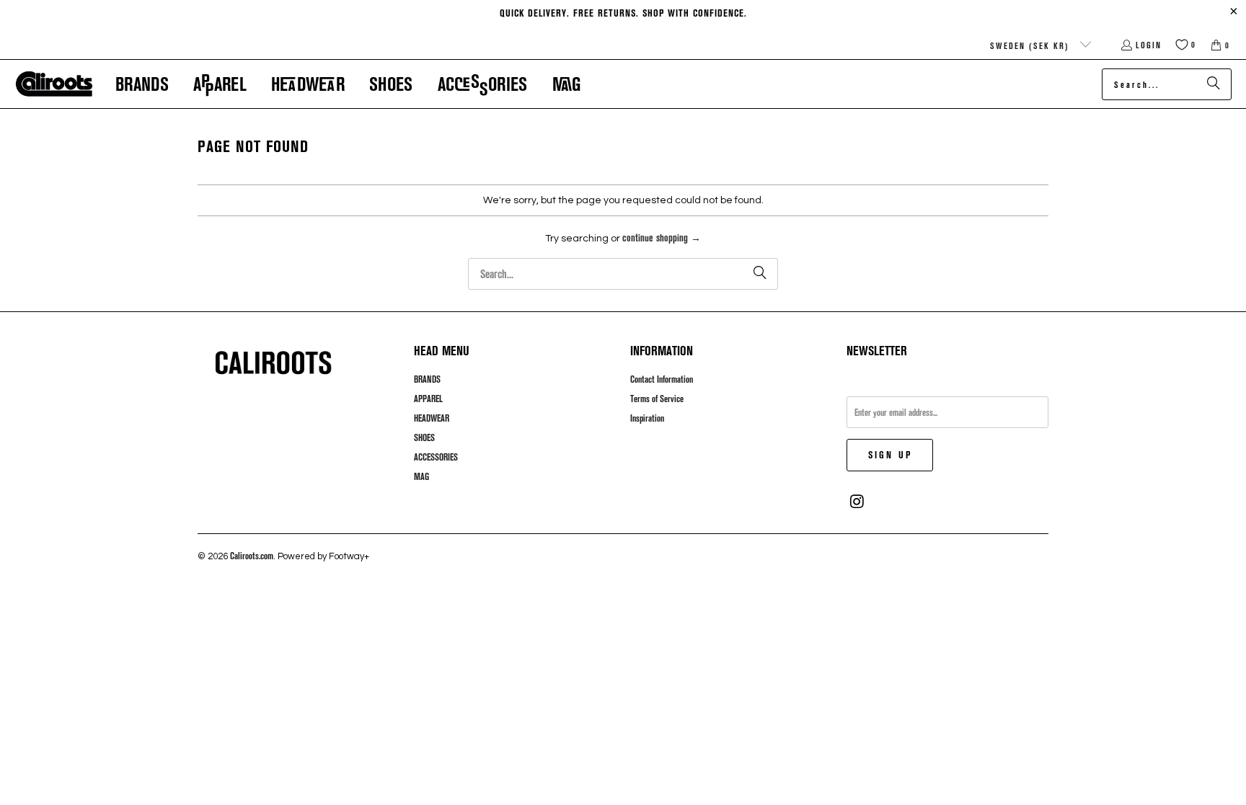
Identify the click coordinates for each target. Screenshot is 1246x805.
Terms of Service (657, 398)
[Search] (1214, 84)
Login (1149, 45)
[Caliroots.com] (54, 84)
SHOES (424, 437)
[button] (142, 84)
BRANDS (427, 379)
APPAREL (428, 398)
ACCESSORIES (436, 457)
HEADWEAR (431, 418)
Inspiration (647, 418)
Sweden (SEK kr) (1031, 45)
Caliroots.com (251, 555)
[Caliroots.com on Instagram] (857, 501)
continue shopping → (661, 237)
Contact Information (661, 379)
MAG (421, 476)
